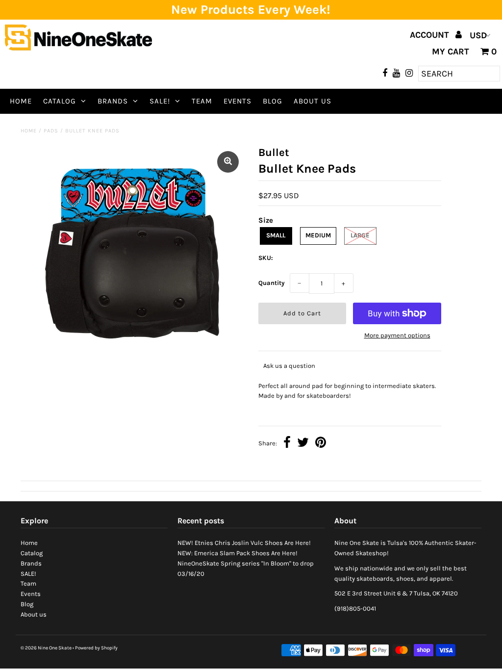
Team (202, 101)
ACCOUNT (431, 34)
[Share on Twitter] (303, 443)
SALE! (160, 101)
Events (237, 101)
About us (312, 101)
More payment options (397, 335)
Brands (113, 101)
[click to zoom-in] (228, 162)
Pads (51, 131)
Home (21, 101)
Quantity (271, 282)
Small (275, 235)
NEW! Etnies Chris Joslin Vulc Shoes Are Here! (244, 542)
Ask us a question (289, 365)
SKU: (265, 257)
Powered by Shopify (96, 648)
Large (360, 235)
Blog (272, 101)
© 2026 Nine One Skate (46, 648)
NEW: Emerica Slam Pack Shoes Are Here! (237, 553)
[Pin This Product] (320, 443)
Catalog (59, 101)
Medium (318, 235)
